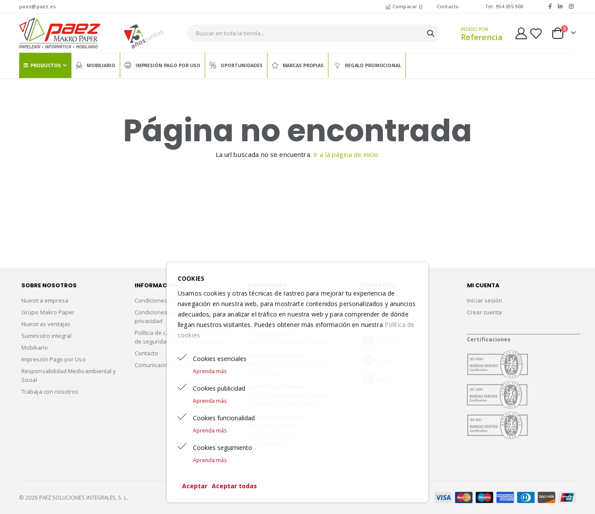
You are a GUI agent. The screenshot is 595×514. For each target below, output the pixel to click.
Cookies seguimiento (222, 447)
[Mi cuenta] (521, 33)
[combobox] (313, 33)
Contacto (448, 6)
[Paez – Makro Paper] (59, 33)
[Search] (431, 33)
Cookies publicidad (219, 388)
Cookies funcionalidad (224, 418)
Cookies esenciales (220, 358)
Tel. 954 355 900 (504, 6)
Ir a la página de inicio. (346, 154)
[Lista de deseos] (536, 33)
